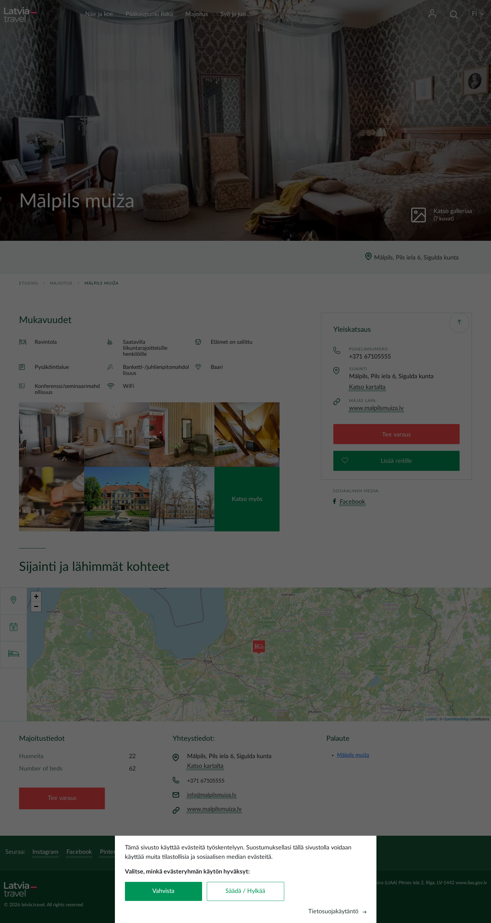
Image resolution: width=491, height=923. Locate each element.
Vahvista (163, 891)
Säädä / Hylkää (245, 891)
